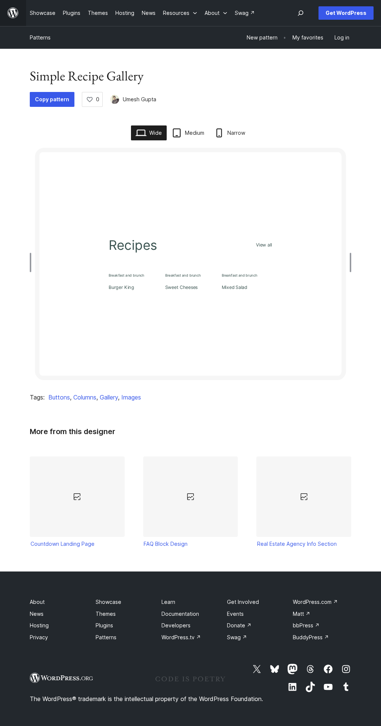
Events (235, 614)
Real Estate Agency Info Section (297, 544)
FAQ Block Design (166, 544)
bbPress (306, 625)
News (37, 614)
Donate (239, 625)
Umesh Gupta (139, 99)
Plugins (104, 625)
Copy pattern (52, 99)
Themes (106, 614)
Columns (84, 397)
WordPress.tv (181, 637)
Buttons (59, 397)
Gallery (109, 397)
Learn (168, 602)
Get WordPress (346, 13)
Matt (301, 614)
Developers (175, 625)
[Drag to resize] (32, 262)
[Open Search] (300, 13)
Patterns (40, 37)
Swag (237, 637)
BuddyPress (311, 637)
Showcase (108, 602)
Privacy (39, 637)
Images (131, 397)
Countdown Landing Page (63, 544)
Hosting (39, 625)
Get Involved (243, 602)
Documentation (180, 614)
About (37, 602)
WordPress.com (315, 602)
